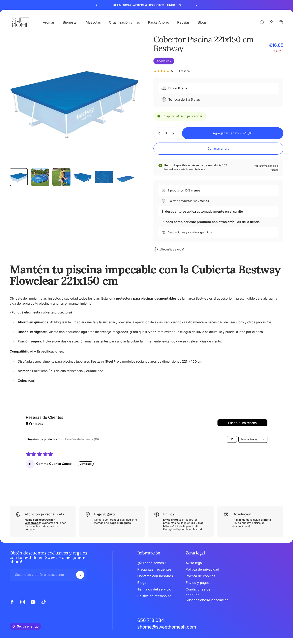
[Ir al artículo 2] (40, 177)
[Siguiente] (196, 5)
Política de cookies (200, 576)
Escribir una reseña (242, 423)
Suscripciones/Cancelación (207, 600)
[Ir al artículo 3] (61, 177)
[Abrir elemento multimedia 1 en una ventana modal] (75, 100)
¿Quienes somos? (151, 563)
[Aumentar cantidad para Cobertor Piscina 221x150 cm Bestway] (174, 133)
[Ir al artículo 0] (19, 177)
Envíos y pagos (198, 583)
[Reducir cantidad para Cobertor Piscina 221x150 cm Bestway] (158, 133)
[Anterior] (97, 5)
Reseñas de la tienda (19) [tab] (82, 439)
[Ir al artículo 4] (83, 177)
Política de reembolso (154, 596)
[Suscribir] (80, 575)
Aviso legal (194, 563)
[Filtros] (232, 439)
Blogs (141, 583)
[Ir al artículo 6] (125, 177)
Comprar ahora (218, 148)
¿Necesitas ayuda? (171, 249)
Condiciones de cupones (198, 591)
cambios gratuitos (200, 232)
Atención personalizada (44, 514)
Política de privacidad (202, 569)
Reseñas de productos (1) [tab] (44, 439)
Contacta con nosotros (155, 576)
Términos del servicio (154, 589)
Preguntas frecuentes (154, 569)
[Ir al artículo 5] (104, 177)
